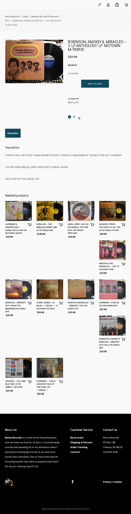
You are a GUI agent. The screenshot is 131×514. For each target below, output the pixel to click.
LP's (77, 102)
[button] (58, 44)
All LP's (71, 102)
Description (13, 133)
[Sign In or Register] (108, 5)
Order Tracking (79, 447)
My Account (77, 437)
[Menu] (126, 5)
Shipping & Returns (81, 442)
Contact (75, 451)
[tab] (13, 133)
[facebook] (74, 482)
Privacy (107, 481)
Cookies (117, 481)
